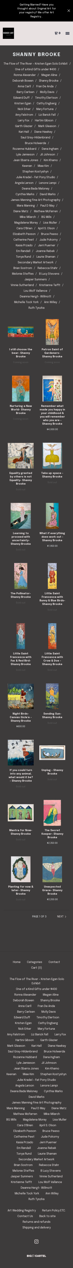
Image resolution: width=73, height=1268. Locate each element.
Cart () (36, 967)
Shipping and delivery (37, 1227)
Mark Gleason (47, 126)
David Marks (48, 194)
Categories (34, 962)
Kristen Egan (23, 103)
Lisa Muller (50, 222)
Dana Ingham (50, 148)
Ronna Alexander (25, 75)
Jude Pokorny (49, 239)
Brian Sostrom (22, 268)
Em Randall (23, 251)
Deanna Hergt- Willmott (35, 296)
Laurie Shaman (45, 256)
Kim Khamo (51, 160)
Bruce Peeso (49, 234)
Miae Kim (43, 166)
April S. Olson (46, 228)
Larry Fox (23, 120)
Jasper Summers (35, 279)
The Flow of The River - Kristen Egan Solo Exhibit (36, 63)
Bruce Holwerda (35, 143)
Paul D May (47, 205)
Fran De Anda (45, 86)
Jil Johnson (47, 154)
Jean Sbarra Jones (25, 160)
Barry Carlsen (25, 92)
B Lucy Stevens (49, 273)
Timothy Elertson (46, 97)
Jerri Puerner (46, 245)
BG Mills (46, 217)
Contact (54, 962)
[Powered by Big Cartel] (36, 1255)
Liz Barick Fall (47, 114)
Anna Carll (24, 86)
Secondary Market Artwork (36, 262)
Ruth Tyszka (36, 307)
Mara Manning (26, 205)
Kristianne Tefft (49, 285)
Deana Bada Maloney (35, 188)
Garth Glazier (24, 126)
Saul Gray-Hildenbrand (35, 137)
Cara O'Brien (24, 228)
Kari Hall (24, 131)
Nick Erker (24, 109)
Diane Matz (20, 211)
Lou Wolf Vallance (35, 290)
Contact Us (25, 1216)
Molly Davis (47, 92)
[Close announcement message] (69, 10)
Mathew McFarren (46, 211)
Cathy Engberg (47, 103)
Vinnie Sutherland (22, 285)
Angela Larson (24, 183)
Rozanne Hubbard (24, 148)
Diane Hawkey (43, 131)
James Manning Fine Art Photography (35, 200)
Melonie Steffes (23, 273)
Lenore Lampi (47, 183)
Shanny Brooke (48, 80)
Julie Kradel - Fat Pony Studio (35, 177)
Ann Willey (50, 302)
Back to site (47, 1216)
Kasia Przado (24, 245)
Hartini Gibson (44, 120)
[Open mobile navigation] (67, 33)
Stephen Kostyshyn (36, 171)
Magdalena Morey (26, 222)
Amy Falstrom (24, 114)
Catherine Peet (23, 239)
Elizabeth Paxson (24, 234)
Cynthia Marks (25, 194)
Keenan (27, 166)
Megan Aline (49, 75)
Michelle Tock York (26, 302)
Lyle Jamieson (25, 154)
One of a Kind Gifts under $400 (35, 69)
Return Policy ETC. (53, 1210)
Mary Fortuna (45, 109)
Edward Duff (21, 97)
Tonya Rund (23, 256)
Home (17, 962)
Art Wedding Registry (22, 1210)
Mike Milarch (28, 217)
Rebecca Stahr (48, 268)
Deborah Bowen (23, 80)
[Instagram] (36, 1241)
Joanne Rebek (45, 251)
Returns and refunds (36, 1221)
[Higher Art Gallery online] (8, 33)
